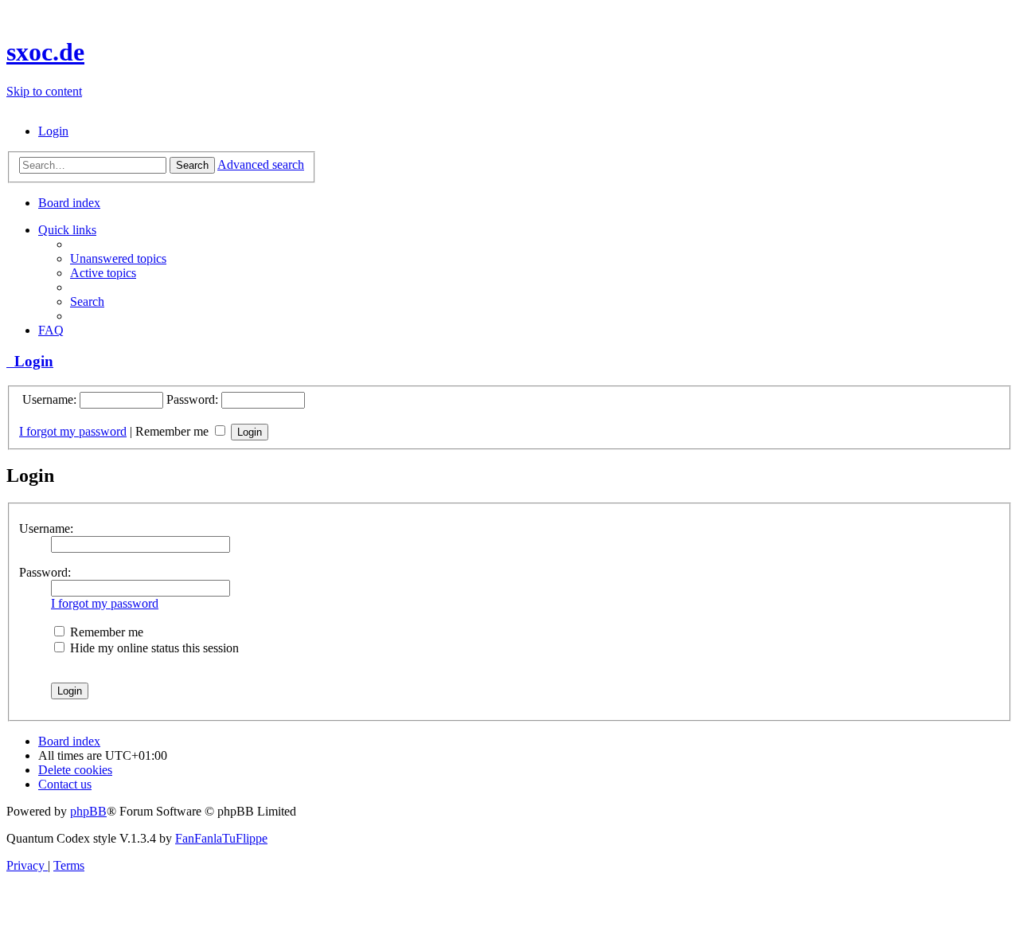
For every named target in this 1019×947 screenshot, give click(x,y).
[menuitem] (53, 131)
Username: (46, 528)
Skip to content (44, 91)
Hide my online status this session (153, 648)
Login (29, 361)
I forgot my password (73, 431)
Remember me (173, 431)
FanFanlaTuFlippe (221, 838)
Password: (45, 572)
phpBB (88, 811)
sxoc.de (45, 51)
